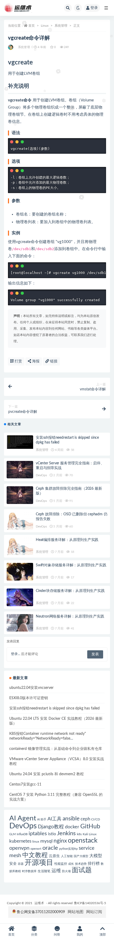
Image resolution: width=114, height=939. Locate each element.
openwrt (35, 848)
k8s (79, 834)
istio (52, 834)
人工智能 (67, 856)
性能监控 (60, 863)
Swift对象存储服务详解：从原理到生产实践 (71, 565)
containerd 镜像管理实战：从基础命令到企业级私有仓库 (55, 749)
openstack (83, 840)
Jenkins (66, 833)
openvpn (19, 848)
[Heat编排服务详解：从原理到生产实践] (20, 546)
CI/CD (95, 819)
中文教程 (35, 855)
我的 (80, 934)
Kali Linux (90, 834)
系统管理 (61, 25)
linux (35, 841)
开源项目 (39, 862)
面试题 (82, 870)
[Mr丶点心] (11, 47)
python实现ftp (68, 848)
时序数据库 (29, 871)
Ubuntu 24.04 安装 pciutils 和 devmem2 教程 (46, 774)
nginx (60, 841)
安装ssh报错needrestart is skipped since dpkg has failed (54, 708)
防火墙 (66, 871)
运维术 (39, 903)
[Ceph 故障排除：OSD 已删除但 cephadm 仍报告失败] (20, 521)
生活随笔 (44, 871)
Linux (45, 25)
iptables (38, 833)
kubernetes (20, 841)
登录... (15, 654)
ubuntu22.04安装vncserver (31, 688)
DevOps (41, 475)
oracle (50, 848)
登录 (94, 8)
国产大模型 (81, 856)
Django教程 (51, 826)
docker (72, 827)
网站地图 (76, 912)
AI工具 (54, 818)
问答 (57, 934)
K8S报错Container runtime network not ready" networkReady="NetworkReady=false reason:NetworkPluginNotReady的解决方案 (47, 738)
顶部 (102, 934)
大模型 (95, 856)
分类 (34, 934)
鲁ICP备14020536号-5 (90, 903)
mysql (46, 841)
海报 (35, 361)
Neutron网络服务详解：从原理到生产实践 (70, 616)
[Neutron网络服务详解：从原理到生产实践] (20, 623)
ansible (71, 818)
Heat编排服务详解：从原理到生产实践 (67, 540)
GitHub (90, 826)
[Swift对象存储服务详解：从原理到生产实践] (20, 572)
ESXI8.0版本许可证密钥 (28, 698)
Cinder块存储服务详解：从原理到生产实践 (70, 591)
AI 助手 (41, 819)
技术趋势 (81, 863)
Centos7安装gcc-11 (25, 784)
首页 (31, 25)
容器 (21, 863)
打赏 (18, 361)
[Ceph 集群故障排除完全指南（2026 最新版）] (20, 495)
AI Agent (22, 818)
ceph (85, 819)
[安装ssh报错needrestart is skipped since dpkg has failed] (20, 442)
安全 (13, 864)
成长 (71, 863)
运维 (56, 870)
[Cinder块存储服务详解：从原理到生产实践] (20, 597)
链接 (53, 361)
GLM (12, 834)
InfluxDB (22, 834)
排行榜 (94, 864)
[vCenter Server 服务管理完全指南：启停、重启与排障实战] (20, 470)
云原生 (54, 856)
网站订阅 (94, 912)
